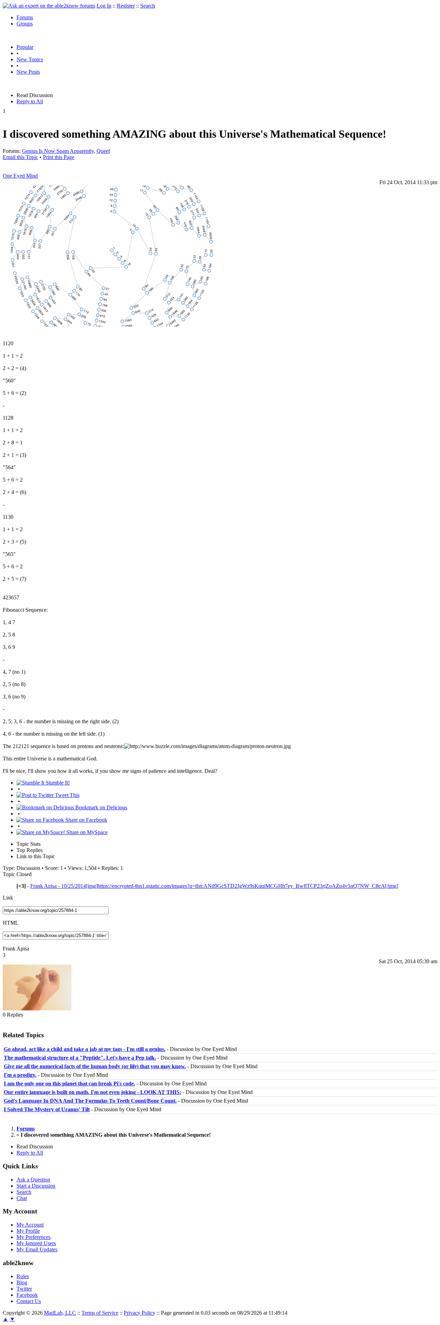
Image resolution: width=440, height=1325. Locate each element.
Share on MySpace (86, 832)
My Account (30, 1225)
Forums (24, 17)
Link (8, 898)
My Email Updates (36, 1249)
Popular (24, 47)
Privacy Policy (139, 1313)
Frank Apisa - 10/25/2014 (214, 886)
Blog (21, 1282)
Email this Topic (20, 157)
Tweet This (66, 795)
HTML (11, 923)
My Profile (28, 1231)
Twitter (24, 1289)
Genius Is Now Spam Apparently (58, 151)
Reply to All (29, 101)
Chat (21, 1198)
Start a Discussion (35, 1186)
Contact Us (28, 1301)
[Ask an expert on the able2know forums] (49, 6)
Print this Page (58, 157)
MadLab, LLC (60, 1313)
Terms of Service (99, 1313)
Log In (104, 6)
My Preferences (33, 1237)
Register (126, 6)
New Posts (28, 72)
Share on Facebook (85, 820)
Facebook (27, 1295)
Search (147, 6)
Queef (103, 151)
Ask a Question (33, 1179)
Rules (22, 1276)
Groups (24, 24)
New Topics (29, 59)
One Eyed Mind (20, 176)
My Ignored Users (36, 1243)
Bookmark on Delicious (100, 807)
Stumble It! (57, 783)
